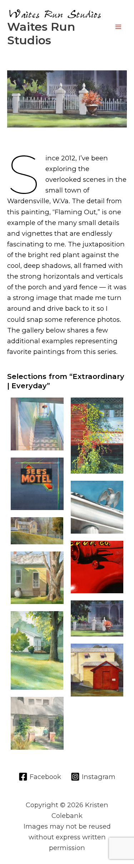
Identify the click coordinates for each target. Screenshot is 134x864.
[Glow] (37, 577)
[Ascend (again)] (37, 424)
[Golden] (37, 650)
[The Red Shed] (97, 670)
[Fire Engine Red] (97, 567)
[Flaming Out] (97, 618)
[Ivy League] (97, 436)
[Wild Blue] (97, 507)
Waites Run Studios (41, 33)
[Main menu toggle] (118, 27)
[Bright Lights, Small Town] (37, 484)
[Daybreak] (37, 530)
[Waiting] (37, 723)
